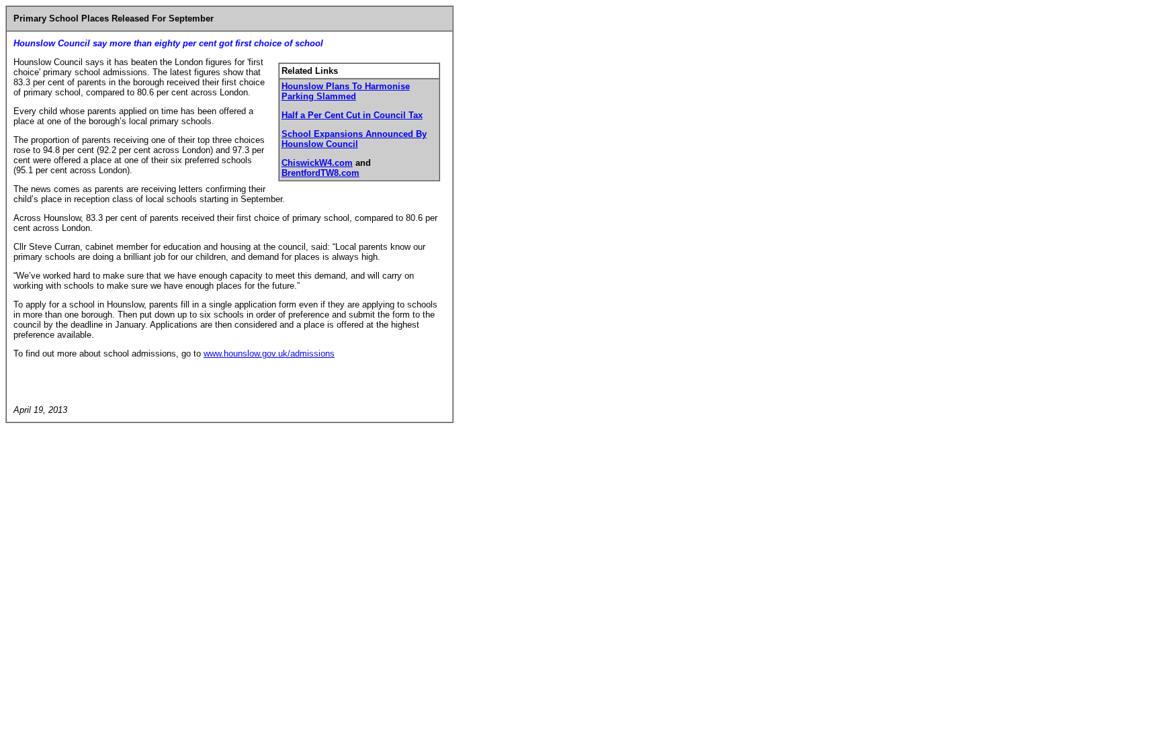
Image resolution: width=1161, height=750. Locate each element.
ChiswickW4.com (317, 163)
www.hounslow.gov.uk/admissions (269, 353)
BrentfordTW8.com (320, 173)
